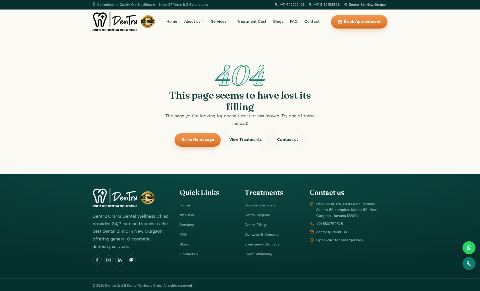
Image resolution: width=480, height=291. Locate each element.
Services (218, 21)
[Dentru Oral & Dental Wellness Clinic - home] (123, 22)
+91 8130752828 (327, 5)
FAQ (294, 21)
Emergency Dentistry (262, 244)
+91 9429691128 (292, 5)
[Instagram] (108, 259)
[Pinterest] (131, 259)
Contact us (287, 139)
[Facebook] (97, 259)
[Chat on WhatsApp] (469, 247)
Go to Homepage (197, 139)
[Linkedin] (119, 259)
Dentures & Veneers (261, 234)
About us (192, 21)
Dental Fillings (256, 224)
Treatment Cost (251, 21)
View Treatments (245, 139)
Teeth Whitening (258, 254)
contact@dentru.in (331, 232)
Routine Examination (261, 205)
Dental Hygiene (257, 215)
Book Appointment (362, 21)
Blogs (278, 21)
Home (171, 21)
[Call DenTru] (469, 263)
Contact (312, 21)
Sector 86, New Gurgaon (368, 5)
